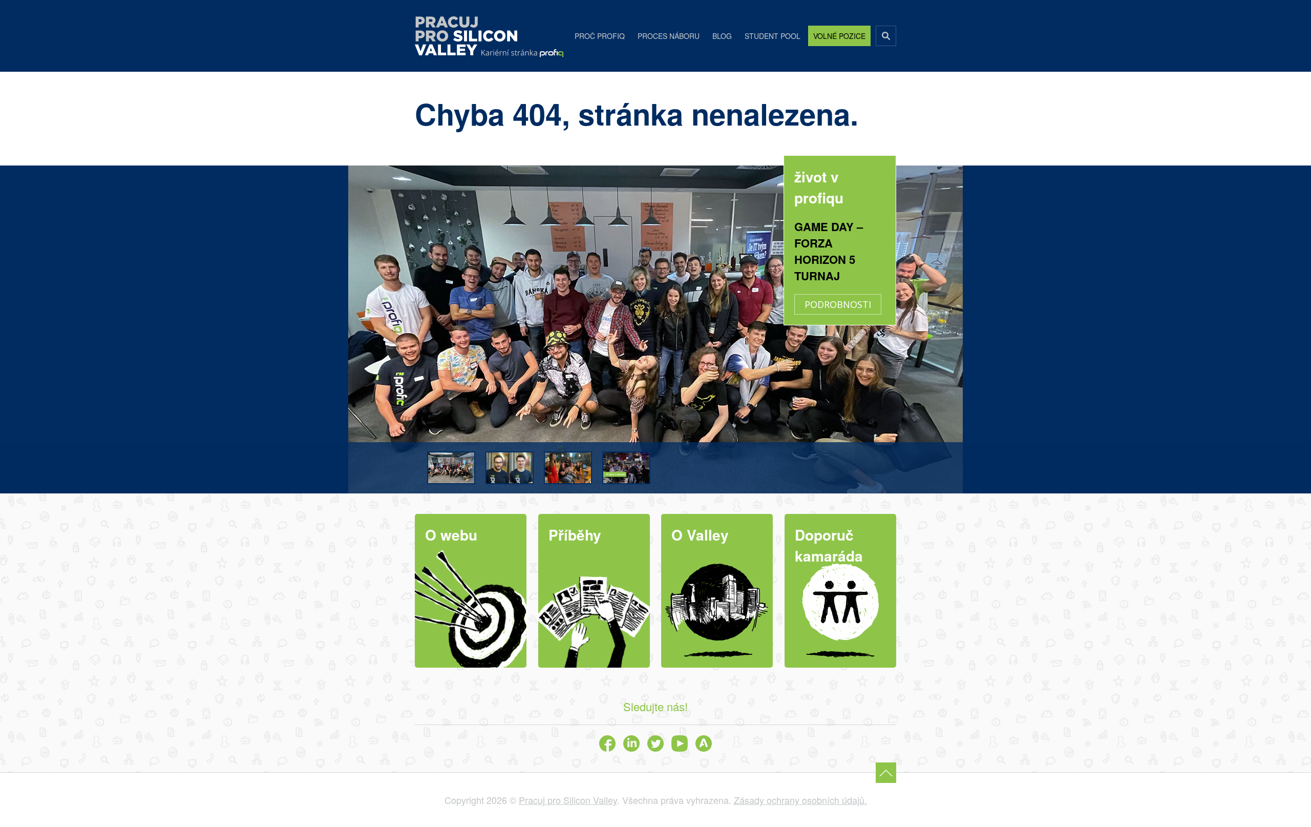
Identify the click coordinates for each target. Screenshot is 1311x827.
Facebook (607, 743)
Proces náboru (669, 36)
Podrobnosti (838, 304)
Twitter (655, 743)
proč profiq (600, 36)
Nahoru (886, 772)
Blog (722, 36)
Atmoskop (703, 743)
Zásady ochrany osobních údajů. (800, 800)
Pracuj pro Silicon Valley (466, 36)
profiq (522, 53)
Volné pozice (839, 36)
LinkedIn (631, 743)
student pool (772, 36)
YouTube (679, 743)
